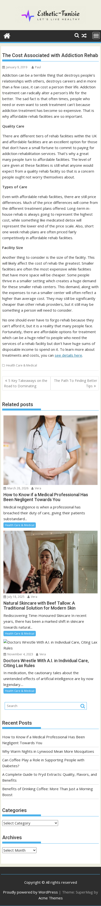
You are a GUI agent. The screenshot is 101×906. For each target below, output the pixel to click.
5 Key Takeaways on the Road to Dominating (25, 383)
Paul (38, 67)
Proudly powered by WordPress (30, 892)
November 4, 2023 (20, 654)
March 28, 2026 (17, 488)
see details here (68, 355)
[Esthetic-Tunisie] (6, 35)
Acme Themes (50, 897)
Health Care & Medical (21, 365)
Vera (37, 488)
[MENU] (96, 35)
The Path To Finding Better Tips (75, 383)
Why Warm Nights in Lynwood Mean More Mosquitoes (48, 751)
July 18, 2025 (16, 597)
